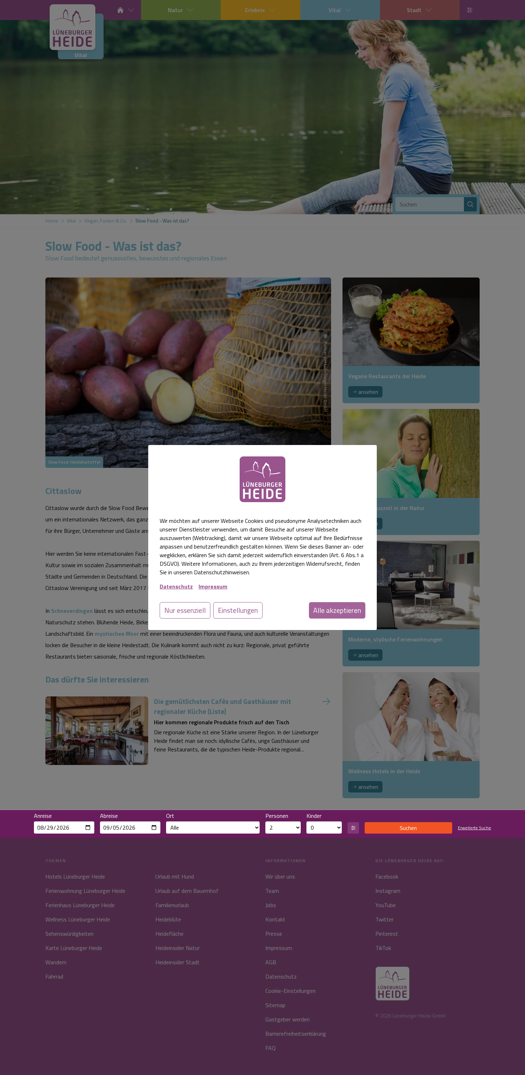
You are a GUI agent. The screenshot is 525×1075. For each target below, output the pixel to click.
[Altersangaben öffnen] (353, 828)
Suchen (408, 828)
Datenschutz (176, 586)
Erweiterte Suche (474, 828)
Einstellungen (238, 610)
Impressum (213, 586)
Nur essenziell (185, 610)
